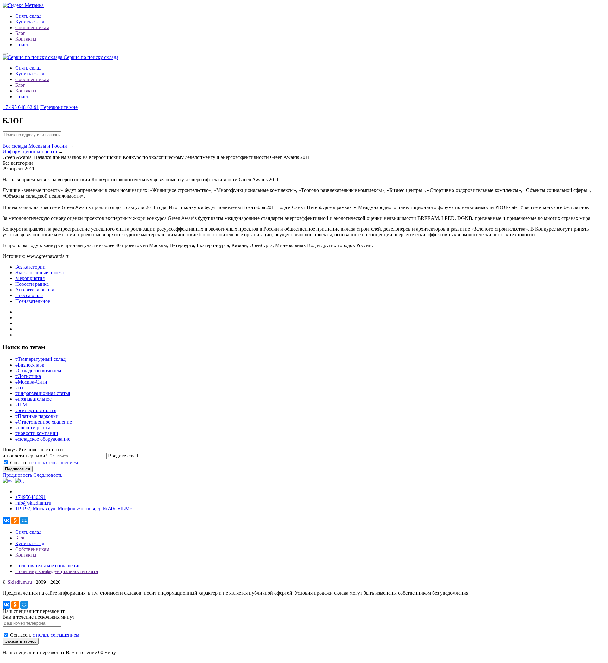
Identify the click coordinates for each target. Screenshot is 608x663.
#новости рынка (32, 427)
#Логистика (28, 376)
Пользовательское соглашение (47, 565)
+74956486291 (30, 497)
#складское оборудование (42, 439)
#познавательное (33, 399)
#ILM (21, 404)
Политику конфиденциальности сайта (56, 571)
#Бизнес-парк (29, 364)
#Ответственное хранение (43, 421)
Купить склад (29, 21)
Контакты (25, 38)
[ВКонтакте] (6, 520)
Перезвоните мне (59, 107)
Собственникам (32, 27)
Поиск (22, 44)
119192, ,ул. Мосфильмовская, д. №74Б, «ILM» (73, 508)
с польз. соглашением (54, 462)
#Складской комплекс (38, 370)
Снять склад (28, 16)
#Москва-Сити (31, 382)
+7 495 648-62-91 (21, 107)
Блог (20, 33)
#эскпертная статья (35, 410)
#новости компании (36, 433)
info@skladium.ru (33, 503)
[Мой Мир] (24, 520)
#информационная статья (42, 393)
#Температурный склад (40, 359)
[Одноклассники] (15, 520)
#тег (19, 387)
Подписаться (17, 469)
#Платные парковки (37, 416)
